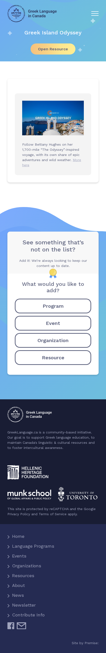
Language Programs (33, 546)
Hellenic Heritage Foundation (27, 472)
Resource (53, 358)
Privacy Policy (18, 514)
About (18, 585)
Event (53, 323)
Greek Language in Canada (32, 13)
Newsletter (24, 605)
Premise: (92, 643)
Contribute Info (28, 614)
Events (19, 555)
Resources (23, 575)
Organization (53, 340)
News (18, 595)
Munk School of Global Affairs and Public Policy (53, 494)
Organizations (26, 565)
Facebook (10, 627)
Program (53, 306)
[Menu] (95, 13)
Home (18, 536)
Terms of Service (53, 514)
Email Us (21, 627)
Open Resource (53, 49)
